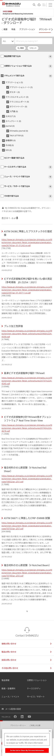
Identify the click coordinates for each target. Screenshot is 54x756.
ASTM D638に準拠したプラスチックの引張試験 (28, 233)
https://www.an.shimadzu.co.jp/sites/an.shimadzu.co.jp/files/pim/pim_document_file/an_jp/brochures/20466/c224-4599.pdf (27, 333)
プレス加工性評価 (13, 326)
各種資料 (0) (10, 140)
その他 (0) (10, 145)
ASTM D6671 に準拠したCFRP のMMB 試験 (27, 518)
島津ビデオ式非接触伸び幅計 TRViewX (24, 373)
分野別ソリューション (37, 680)
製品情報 (5, 680)
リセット (33, 48)
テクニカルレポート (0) (19, 101)
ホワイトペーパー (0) (18, 106)
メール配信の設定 (13, 709)
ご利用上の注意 (34, 725)
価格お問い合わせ (9, 643)
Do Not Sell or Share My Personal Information (27, 750)
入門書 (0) (14, 111)
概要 (5, 29)
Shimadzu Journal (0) (19, 131)
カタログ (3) (10, 116)
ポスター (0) (15, 92)
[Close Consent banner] (50, 731)
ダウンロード (45, 29)
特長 (13, 29)
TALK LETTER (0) (16, 135)
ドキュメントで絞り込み (14, 75)
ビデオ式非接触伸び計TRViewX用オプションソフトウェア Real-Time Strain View (27, 418)
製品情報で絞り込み (12, 56)
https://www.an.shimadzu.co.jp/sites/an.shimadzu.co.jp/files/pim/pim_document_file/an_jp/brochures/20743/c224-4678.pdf (27, 428)
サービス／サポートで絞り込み (17, 186)
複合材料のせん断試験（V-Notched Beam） (27, 565)
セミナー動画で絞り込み (14, 158)
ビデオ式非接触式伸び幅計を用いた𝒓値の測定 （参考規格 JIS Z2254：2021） (28, 280)
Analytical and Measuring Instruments (18, 14)
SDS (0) (9, 150)
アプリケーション (27, 29)
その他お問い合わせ (10, 668)
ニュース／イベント (10, 696)
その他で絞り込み (11, 196)
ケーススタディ (34, 688)
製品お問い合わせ (9, 651)
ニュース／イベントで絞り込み (17, 176)
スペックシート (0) (13, 121)
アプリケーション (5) (14, 82)
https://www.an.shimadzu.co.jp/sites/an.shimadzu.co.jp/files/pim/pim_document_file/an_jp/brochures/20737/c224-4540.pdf (27, 380)
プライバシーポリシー (18, 725)
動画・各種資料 (8, 688)
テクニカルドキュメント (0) (17, 97)
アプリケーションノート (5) (21, 87)
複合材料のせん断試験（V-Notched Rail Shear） (25, 469)
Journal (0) (10, 126)
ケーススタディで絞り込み (15, 166)
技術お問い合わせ (9, 660)
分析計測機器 (7, 11)
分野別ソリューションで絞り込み (18, 66)
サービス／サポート (36, 696)
